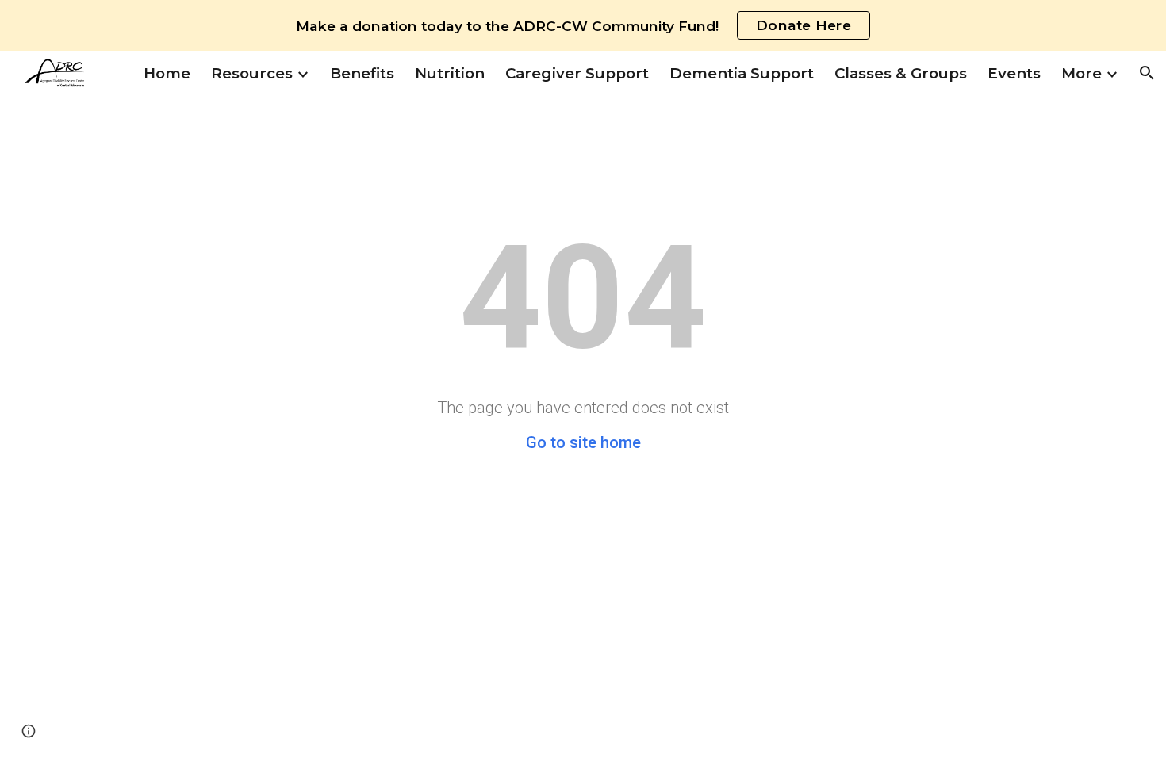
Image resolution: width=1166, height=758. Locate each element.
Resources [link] (252, 73)
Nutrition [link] (450, 73)
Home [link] (167, 73)
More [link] (1081, 73)
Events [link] (1014, 73)
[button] (1147, 73)
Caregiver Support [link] (577, 73)
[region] (583, 25)
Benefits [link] (362, 73)
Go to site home (583, 442)
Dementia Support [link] (741, 73)
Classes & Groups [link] (900, 73)
